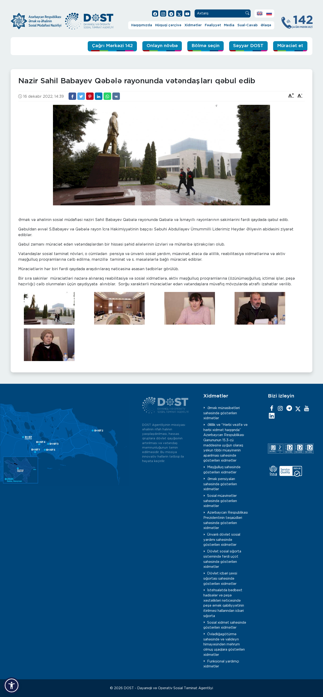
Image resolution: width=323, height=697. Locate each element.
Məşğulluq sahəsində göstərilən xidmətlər (222, 470)
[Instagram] (280, 408)
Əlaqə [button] (266, 25)
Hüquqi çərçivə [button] (168, 25)
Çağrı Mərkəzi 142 (112, 46)
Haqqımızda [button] (141, 25)
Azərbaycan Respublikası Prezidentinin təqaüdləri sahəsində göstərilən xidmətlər (225, 520)
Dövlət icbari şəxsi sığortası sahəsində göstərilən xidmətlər (220, 578)
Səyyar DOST (248, 46)
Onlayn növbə (162, 46)
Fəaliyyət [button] (213, 25)
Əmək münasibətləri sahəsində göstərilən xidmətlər (221, 413)
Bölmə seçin (205, 46)
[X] (298, 408)
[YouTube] (306, 408)
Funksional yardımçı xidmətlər (221, 664)
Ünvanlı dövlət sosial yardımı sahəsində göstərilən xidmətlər (221, 539)
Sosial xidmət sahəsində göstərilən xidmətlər (224, 625)
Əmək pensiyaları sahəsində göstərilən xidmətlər (220, 484)
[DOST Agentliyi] (271, 416)
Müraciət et (290, 46)
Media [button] (229, 25)
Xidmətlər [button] (193, 25)
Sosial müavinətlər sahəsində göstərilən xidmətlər (220, 500)
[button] (11, 685)
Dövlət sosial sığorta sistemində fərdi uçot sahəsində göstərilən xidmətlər (222, 559)
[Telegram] (289, 408)
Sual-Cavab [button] (247, 25)
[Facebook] (271, 408)
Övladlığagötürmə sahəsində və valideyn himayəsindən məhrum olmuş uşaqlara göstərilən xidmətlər (224, 644)
